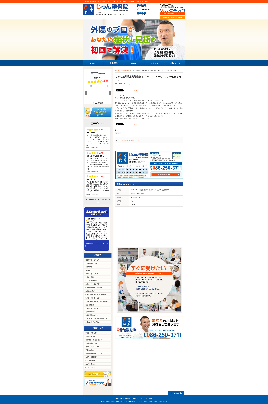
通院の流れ (90, 350)
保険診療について (92, 263)
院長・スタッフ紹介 (93, 347)
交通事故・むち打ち (93, 260)
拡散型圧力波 (90, 312)
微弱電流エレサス (92, 315)
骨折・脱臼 (90, 277)
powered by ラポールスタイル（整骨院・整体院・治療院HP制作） (149, 401)
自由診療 (89, 267)
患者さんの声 (90, 336)
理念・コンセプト (92, 333)
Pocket (135, 90)
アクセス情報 (90, 360)
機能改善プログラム (93, 322)
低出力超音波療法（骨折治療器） (97, 301)
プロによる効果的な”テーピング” (97, 318)
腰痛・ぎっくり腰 (92, 274)
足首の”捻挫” (90, 291)
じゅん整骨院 (114, 401)
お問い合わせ (90, 364)
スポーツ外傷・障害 (93, 298)
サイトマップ (90, 367)
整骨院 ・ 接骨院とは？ (94, 340)
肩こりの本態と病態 (93, 284)
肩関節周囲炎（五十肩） (94, 287)
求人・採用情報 (91, 357)
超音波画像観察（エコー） (95, 353)
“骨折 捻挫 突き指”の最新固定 (96, 294)
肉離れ (88, 270)
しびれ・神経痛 (91, 280)
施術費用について (92, 343)
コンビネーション (92, 308)
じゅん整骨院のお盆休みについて (128, 140)
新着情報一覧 (125, 70)
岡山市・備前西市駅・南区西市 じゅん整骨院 (136, 1)
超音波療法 (90, 305)
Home (117, 70)
